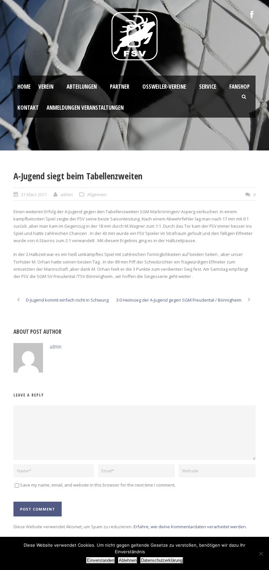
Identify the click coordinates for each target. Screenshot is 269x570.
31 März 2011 (34, 194)
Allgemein (97, 194)
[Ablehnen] (261, 553)
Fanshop (239, 86)
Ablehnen (127, 560)
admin (66, 194)
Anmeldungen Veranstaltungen (85, 107)
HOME (24, 86)
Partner (119, 86)
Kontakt (28, 107)
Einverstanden (100, 560)
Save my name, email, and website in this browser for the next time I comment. (98, 485)
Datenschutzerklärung (161, 560)
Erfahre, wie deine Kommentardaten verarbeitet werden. (190, 527)
